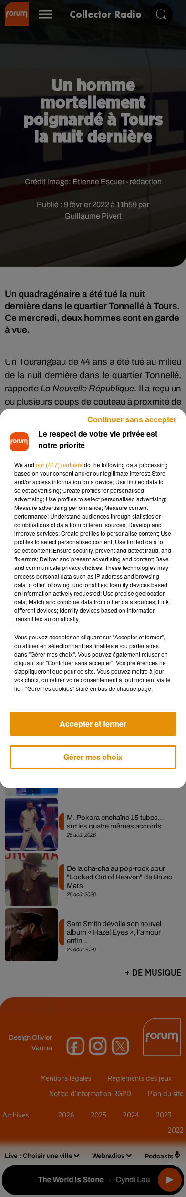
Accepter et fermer (93, 723)
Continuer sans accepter (131, 419)
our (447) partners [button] (59, 464)
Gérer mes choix (93, 756)
